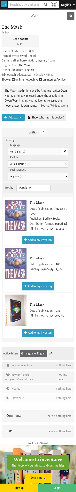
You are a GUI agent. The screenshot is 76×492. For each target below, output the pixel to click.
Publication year (18, 169)
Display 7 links (44, 75)
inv (4, 4)
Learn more (38, 478)
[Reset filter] (65, 151)
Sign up (19, 488)
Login (57, 488)
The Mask (37, 202)
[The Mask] (16, 215)
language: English (35, 353)
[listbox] (33, 188)
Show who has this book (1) (47, 117)
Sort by (9, 188)
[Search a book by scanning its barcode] (54, 4)
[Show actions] (70, 16)
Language (15, 145)
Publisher (15, 157)
